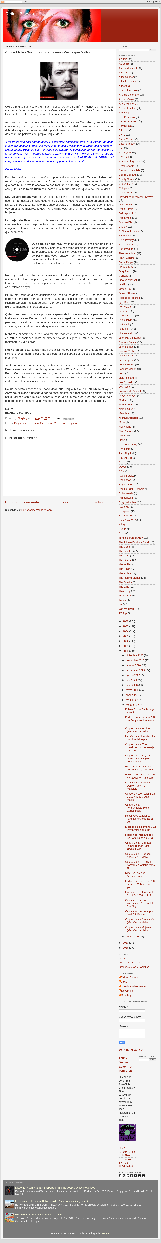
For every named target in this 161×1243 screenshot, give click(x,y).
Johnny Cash (126, 351)
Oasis (122, 440)
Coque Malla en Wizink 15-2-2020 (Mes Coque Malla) (140, 796)
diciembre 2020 (135, 655)
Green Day (125, 288)
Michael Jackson (128, 417)
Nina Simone (126, 431)
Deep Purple (126, 208)
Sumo (122, 533)
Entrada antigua (101, 502)
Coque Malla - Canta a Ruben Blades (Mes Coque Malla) (138, 845)
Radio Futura (126, 475)
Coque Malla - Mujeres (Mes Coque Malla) (138, 929)
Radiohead (125, 480)
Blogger (105, 1233)
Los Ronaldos (126, 382)
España (34, 423)
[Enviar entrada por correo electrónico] (58, 418)
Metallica (124, 413)
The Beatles (125, 551)
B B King (124, 112)
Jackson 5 (124, 311)
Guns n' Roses (127, 293)
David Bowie (126, 204)
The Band (124, 546)
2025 (126, 626)
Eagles (123, 226)
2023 (126, 636)
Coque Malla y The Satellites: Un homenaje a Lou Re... (139, 747)
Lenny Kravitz (126, 364)
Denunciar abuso (131, 1049)
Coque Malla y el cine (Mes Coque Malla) (137, 730)
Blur (121, 148)
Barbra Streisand (128, 121)
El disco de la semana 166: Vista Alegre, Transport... (140, 776)
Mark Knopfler (127, 404)
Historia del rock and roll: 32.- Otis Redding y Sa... (140, 836)
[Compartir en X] (68, 419)
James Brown (126, 315)
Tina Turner (125, 595)
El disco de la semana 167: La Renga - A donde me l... (140, 720)
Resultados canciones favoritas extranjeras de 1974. (139, 818)
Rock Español (69, 423)
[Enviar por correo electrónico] (64, 419)
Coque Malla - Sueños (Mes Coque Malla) (138, 855)
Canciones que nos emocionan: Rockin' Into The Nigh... (139, 903)
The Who (124, 586)
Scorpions (124, 511)
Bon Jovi (124, 157)
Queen (122, 466)
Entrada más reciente (22, 502)
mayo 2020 (132, 690)
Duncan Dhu (126, 222)
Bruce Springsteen (129, 161)
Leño (121, 373)
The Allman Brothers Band (134, 542)
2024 (126, 631)
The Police (125, 573)
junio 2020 (132, 685)
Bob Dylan (125, 152)
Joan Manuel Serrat (130, 337)
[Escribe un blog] (66, 419)
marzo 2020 (133, 699)
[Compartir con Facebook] (70, 419)
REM (122, 471)
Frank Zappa (126, 262)
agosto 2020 (133, 675)
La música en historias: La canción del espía (140, 738)
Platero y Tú (126, 457)
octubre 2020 (133, 665)
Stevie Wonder (127, 519)
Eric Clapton (126, 244)
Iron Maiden (125, 306)
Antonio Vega (126, 99)
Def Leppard (126, 213)
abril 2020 (132, 694)
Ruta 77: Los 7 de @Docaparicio (135, 875)
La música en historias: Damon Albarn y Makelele (138, 785)
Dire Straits (125, 217)
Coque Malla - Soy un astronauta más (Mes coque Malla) (138, 758)
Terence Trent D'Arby (131, 537)
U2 (120, 604)
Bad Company (127, 117)
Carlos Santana (127, 174)
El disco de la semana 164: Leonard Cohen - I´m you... (140, 884)
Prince (122, 462)
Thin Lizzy (124, 591)
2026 (126, 621)
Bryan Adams (126, 165)
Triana (122, 600)
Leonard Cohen (127, 368)
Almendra (124, 85)
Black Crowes (127, 139)
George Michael (128, 280)
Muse (122, 422)
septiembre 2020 (136, 670)
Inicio (63, 502)
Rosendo (124, 506)
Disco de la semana (130, 962)
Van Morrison (126, 608)
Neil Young (125, 426)
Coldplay (124, 188)
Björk (122, 134)
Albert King (125, 72)
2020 (126, 651)
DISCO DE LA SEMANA (127, 1154)
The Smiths (125, 582)
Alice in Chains (127, 81)
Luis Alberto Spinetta (130, 391)
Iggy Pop (124, 302)
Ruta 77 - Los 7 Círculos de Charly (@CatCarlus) (139, 768)
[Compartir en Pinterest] (73, 419)
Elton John (125, 235)
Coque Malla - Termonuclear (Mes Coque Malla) (137, 807)
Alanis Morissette (128, 68)
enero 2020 (132, 936)
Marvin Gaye (126, 408)
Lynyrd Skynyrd (127, 395)
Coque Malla (21, 423)
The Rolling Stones (129, 577)
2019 (126, 942)
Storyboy (126, 995)
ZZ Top (123, 613)
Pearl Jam (124, 448)
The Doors (125, 560)
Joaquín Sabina (128, 342)
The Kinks (124, 568)
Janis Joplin (125, 320)
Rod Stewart (126, 497)
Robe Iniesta (126, 493)
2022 (126, 641)
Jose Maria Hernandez (134, 986)
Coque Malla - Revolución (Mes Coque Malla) (140, 921)
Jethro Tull (125, 328)
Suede (122, 528)
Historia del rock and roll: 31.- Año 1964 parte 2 (139, 894)
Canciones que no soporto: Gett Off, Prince (140, 913)
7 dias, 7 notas (20, 13)
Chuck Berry (126, 183)
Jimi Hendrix (126, 333)
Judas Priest (126, 355)
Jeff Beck (124, 324)
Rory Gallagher (127, 502)
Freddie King (126, 266)
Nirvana (123, 435)
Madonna (124, 400)
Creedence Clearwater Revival (136, 197)
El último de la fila (129, 231)
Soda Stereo (126, 515)
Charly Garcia (126, 179)
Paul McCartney (128, 444)
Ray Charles (126, 484)
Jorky (124, 981)
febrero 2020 (133, 704)
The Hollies (125, 564)
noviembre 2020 (135, 660)
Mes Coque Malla (50, 423)
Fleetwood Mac (127, 253)
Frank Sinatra (126, 257)
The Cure (124, 555)
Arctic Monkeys (127, 103)
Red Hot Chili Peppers (131, 488)
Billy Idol (123, 130)
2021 (126, 646)
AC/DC (123, 59)
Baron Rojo (125, 125)
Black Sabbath (127, 143)
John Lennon (126, 346)
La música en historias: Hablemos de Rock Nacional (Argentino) (51, 1201)
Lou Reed (124, 386)
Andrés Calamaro (129, 94)
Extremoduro (126, 248)
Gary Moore (125, 271)
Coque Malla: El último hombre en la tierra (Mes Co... (140, 865)
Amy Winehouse (128, 90)
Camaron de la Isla (129, 170)
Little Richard (126, 377)
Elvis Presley (126, 240)
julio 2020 (132, 680)
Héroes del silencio (129, 297)
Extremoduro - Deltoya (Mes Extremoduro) (39, 1214)
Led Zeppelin (126, 360)
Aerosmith (124, 63)
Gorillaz (123, 284)
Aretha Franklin (127, 108)
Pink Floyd (125, 453)
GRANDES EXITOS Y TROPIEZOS (126, 1162)
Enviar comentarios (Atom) (36, 509)
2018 (126, 947)
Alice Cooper (126, 76)
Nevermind (127, 990)
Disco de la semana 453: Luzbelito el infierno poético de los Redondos (55, 1187)
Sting (122, 524)
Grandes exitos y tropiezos (134, 967)
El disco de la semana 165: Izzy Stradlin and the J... (140, 828)
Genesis (123, 275)
